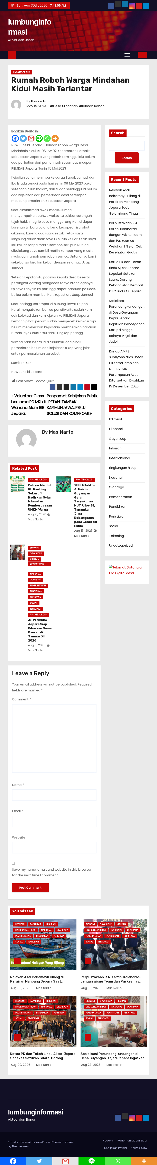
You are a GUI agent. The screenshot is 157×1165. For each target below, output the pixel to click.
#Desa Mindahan (64, 106)
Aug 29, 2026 (21, 1065)
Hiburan (34, 559)
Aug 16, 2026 (83, 531)
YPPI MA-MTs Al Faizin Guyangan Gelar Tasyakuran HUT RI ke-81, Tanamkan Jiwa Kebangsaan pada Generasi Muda (85, 505)
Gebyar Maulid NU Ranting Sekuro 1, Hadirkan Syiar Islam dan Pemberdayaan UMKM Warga (40, 497)
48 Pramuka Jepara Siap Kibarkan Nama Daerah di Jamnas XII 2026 (40, 630)
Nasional (35, 573)
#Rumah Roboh (91, 106)
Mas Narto (38, 101)
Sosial (33, 602)
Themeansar (20, 1146)
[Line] (39, 138)
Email (17, 811)
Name (18, 784)
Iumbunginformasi (35, 1112)
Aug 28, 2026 (91, 1065)
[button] (135, 54)
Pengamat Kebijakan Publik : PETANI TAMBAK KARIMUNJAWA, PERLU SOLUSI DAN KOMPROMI (72, 404)
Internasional (119, 458)
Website (18, 837)
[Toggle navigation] (127, 55)
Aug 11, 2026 (37, 645)
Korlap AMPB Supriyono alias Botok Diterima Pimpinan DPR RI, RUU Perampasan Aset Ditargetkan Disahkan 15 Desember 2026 (126, 369)
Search (117, 133)
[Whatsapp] (47, 138)
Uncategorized (21, 72)
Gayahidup (36, 553)
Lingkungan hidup (37, 564)
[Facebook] (15, 138)
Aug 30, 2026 (21, 988)
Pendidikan (36, 591)
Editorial (115, 419)
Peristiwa (35, 597)
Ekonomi (34, 547)
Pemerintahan (38, 585)
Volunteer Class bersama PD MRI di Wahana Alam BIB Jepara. (28, 404)
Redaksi (108, 1140)
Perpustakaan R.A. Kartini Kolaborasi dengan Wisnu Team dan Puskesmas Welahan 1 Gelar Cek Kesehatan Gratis (111, 981)
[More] (55, 138)
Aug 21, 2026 (37, 514)
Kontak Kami (139, 1148)
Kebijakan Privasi (115, 1148)
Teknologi (35, 608)
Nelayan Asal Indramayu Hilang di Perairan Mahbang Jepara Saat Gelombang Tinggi (124, 202)
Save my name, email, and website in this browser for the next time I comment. (52, 872)
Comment (21, 699)
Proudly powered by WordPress (29, 1142)
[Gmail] (31, 138)
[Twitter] (23, 138)
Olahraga (35, 579)
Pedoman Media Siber (132, 1140)
